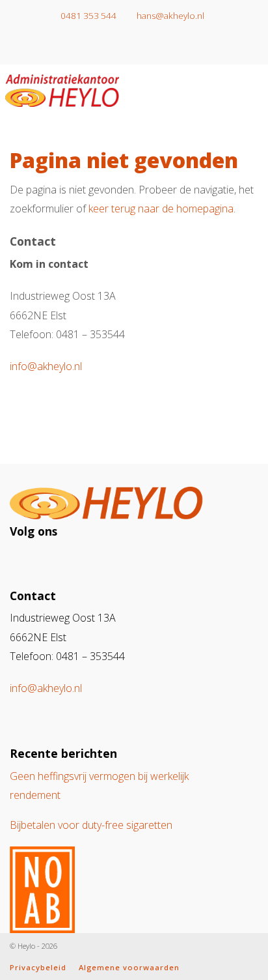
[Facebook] (144, 47)
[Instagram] (124, 47)
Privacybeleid (38, 967)
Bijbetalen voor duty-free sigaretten (91, 825)
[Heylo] (62, 87)
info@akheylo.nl (46, 366)
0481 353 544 (87, 16)
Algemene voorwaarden (129, 967)
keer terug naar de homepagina (161, 208)
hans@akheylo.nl (169, 16)
